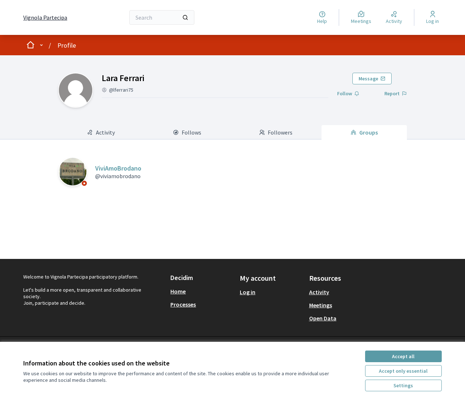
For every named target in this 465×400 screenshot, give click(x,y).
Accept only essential (403, 371)
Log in (247, 292)
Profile (66, 45)
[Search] (185, 17)
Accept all (403, 356)
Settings (403, 385)
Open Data (322, 318)
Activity (319, 292)
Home (178, 291)
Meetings (320, 305)
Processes (183, 304)
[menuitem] (202, 291)
